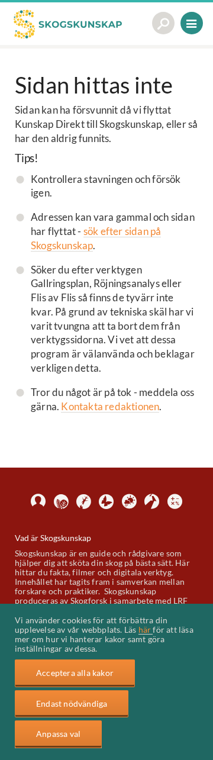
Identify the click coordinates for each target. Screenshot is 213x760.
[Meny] (191, 24)
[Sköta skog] (61, 501)
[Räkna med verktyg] (174, 501)
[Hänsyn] (106, 501)
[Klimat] (129, 501)
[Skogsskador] (83, 501)
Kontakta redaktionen (110, 406)
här (145, 629)
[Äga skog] (38, 501)
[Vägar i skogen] (151, 501)
